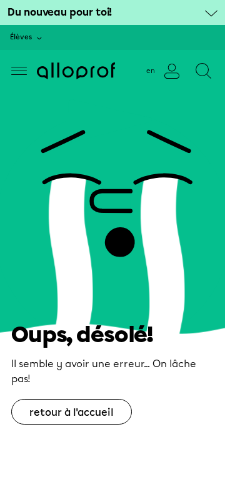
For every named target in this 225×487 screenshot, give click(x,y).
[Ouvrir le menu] (19, 71)
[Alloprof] (76, 71)
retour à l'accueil (71, 412)
